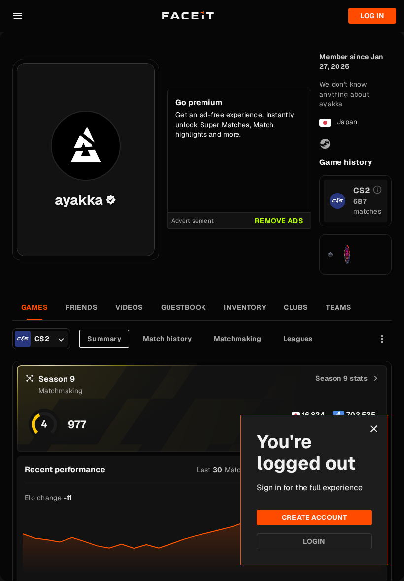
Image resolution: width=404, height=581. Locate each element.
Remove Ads (279, 220)
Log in (372, 15)
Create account (314, 517)
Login (314, 541)
